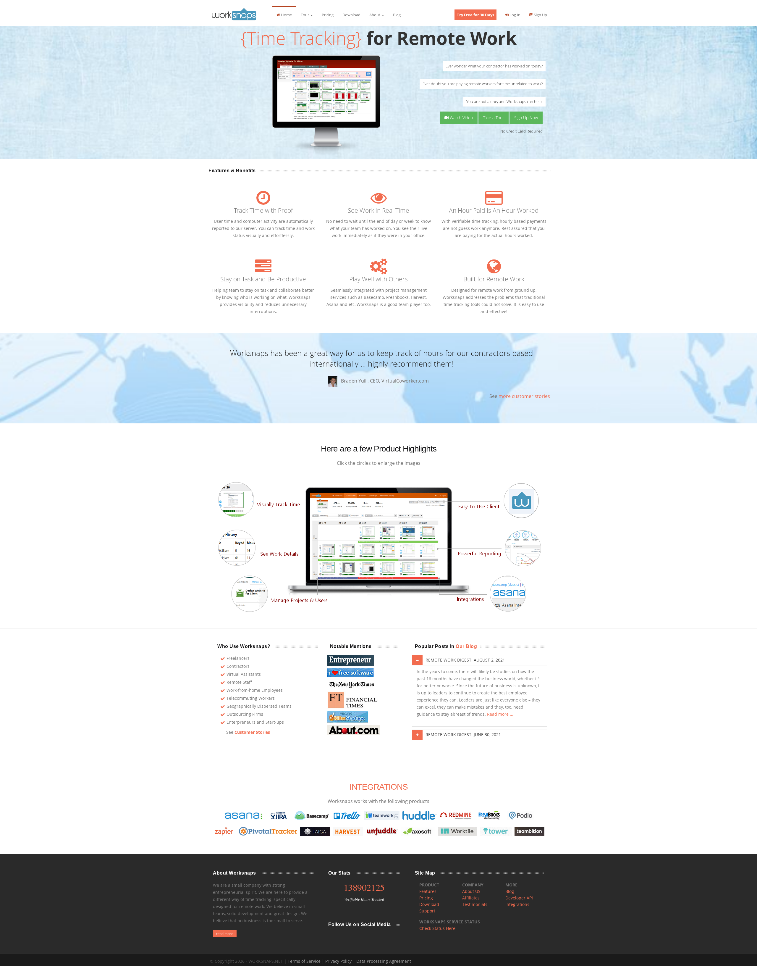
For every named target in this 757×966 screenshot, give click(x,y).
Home (286, 14)
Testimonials (474, 904)
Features (427, 891)
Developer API (519, 898)
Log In (514, 14)
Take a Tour (493, 117)
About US (471, 891)
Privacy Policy (338, 961)
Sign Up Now (526, 117)
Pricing (328, 14)
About (375, 14)
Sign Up (540, 14)
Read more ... (500, 714)
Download (351, 14)
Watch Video (461, 117)
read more (224, 933)
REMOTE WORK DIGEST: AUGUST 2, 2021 (465, 660)
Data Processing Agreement (383, 961)
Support (427, 911)
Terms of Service (304, 961)
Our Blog (466, 646)
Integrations (517, 904)
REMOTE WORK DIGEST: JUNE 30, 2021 (463, 734)
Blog (397, 14)
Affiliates (471, 898)
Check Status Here (437, 928)
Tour (305, 14)
